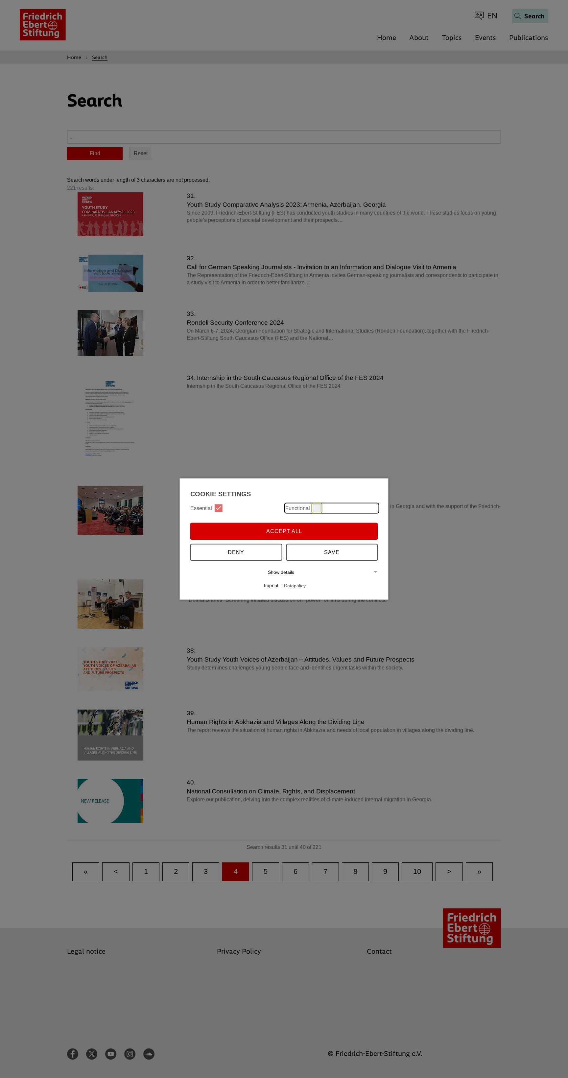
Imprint (271, 585)
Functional (297, 508)
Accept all (284, 531)
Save (332, 552)
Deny (236, 552)
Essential (201, 508)
